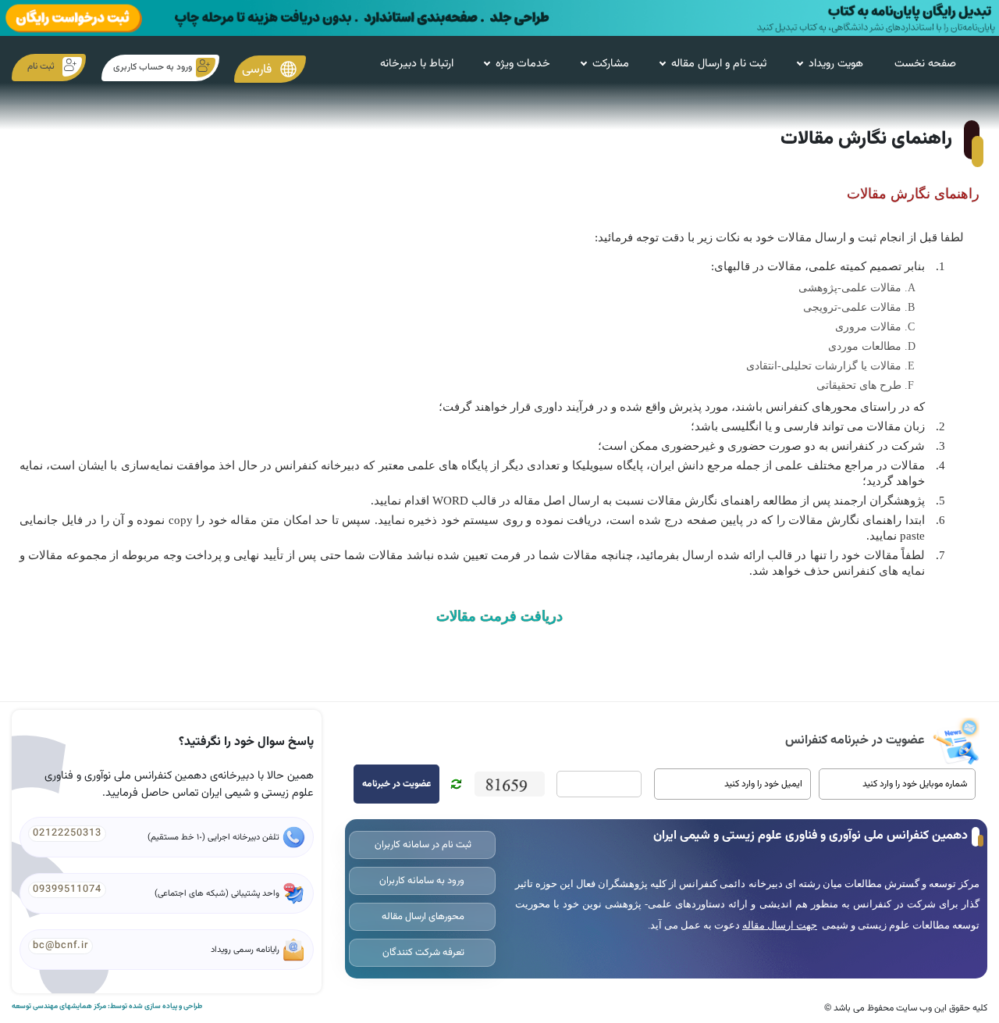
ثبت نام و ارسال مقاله (718, 64)
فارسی (258, 69)
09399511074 (67, 889)
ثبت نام (41, 66)
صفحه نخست (925, 64)
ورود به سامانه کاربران (421, 881)
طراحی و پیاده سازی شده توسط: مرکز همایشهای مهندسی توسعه (107, 1006)
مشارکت (610, 64)
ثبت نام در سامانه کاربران (421, 845)
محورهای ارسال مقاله (421, 917)
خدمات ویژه (523, 64)
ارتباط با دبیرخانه (416, 64)
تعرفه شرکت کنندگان (422, 953)
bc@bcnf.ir (60, 945)
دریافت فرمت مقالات (499, 616)
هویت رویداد (836, 64)
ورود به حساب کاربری (152, 67)
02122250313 (67, 833)
